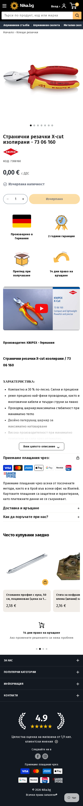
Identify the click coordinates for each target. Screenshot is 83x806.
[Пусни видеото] (41, 308)
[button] (56, 741)
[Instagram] (45, 756)
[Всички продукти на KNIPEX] (11, 152)
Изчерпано (54, 199)
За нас (8, 660)
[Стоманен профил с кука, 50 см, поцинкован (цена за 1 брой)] (27, 564)
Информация (13, 683)
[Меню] (6, 6)
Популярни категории (20, 672)
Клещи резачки (27, 32)
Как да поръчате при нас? (25, 517)
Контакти (11, 695)
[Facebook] (38, 756)
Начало (8, 32)
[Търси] (77, 15)
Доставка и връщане (21, 508)
